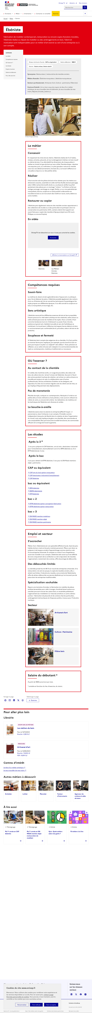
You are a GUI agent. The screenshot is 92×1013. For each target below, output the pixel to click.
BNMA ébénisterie (35, 491)
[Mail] (10, 700)
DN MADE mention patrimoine (40, 522)
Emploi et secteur (10, 69)
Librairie (72, 3)
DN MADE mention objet (38, 519)
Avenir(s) (55, 13)
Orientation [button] (27, 13)
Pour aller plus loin (10, 75)
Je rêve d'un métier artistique (14, 767)
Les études (8, 66)
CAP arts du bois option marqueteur (42, 472)
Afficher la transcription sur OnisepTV (63, 255)
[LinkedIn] (14, 700)
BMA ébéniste (34, 488)
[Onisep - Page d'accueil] (22, 5)
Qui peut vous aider (74, 1011)
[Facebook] (22, 700)
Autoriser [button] (53, 238)
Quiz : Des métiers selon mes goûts (34, 1011)
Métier (11, 18)
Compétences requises (12, 59)
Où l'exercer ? (9, 62)
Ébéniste (34, 700)
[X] (18, 700)
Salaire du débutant (11, 72)
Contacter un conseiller (43, 13)
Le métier (8, 56)
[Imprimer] (5, 700)
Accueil (5, 18)
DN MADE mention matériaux (39, 516)
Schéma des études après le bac (55, 1011)
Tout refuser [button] (36, 1005)
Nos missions (83, 3)
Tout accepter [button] (51, 1005)
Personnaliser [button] (21, 1005)
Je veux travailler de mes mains (14, 770)
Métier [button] (18, 13)
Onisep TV (62, 3)
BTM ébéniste (34, 494)
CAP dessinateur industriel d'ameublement (44, 475)
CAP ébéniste (34, 478)
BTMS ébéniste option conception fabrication (45, 504)
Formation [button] (8, 13)
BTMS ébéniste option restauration (41, 506)
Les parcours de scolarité (75, 1007)
